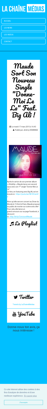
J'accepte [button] (23, 402)
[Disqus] (23, 365)
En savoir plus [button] (30, 396)
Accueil (7, 21)
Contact (8, 41)
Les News (8, 28)
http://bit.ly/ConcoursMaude (21, 217)
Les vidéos (8, 35)
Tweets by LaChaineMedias (23, 304)
